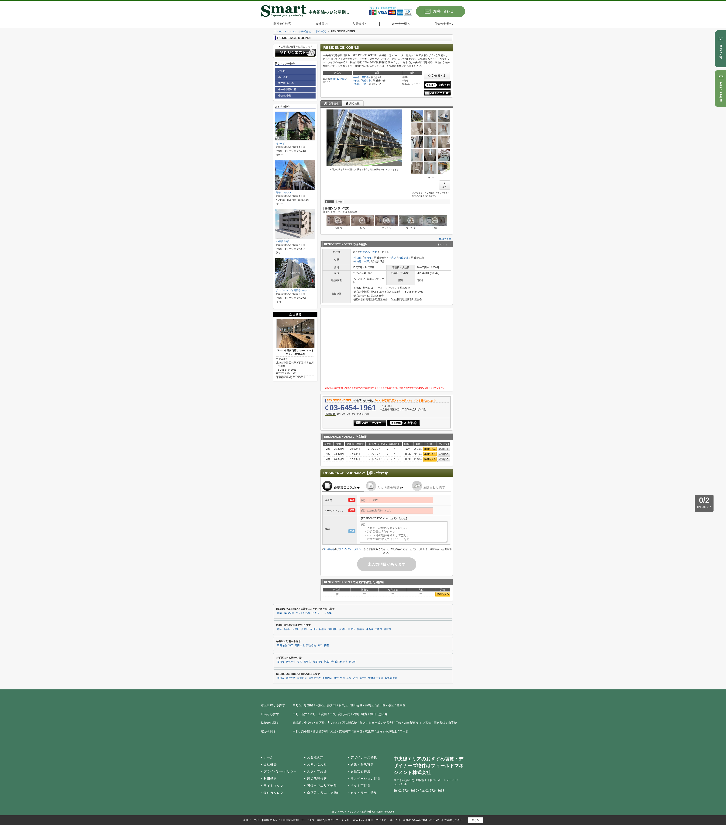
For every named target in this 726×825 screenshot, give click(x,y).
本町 (313, 714)
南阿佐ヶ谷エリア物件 (323, 792)
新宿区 (287, 629)
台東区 (296, 629)
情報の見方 (445, 239)
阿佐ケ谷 (366, 80)
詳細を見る (430, 448)
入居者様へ (359, 23)
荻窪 (326, 645)
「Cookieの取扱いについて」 (426, 820)
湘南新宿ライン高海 (417, 722)
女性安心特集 (361, 771)
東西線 (320, 722)
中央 (333, 714)
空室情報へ (436, 75)
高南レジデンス (284, 192)
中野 (364, 83)
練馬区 (369, 629)
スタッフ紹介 (317, 771)
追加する (444, 448)
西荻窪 (307, 661)
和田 (290, 645)
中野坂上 (391, 731)
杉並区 (333, 79)
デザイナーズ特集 (364, 757)
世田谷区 (333, 629)
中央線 (356, 77)
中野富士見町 (375, 678)
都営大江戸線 (392, 722)
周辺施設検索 (317, 778)
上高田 (322, 714)
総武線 (297, 722)
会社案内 (322, 23)
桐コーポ (280, 143)
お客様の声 (315, 757)
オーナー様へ (401, 23)
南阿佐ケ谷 (341, 661)
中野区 (351, 629)
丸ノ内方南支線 (370, 722)
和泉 (319, 645)
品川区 (313, 629)
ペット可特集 (303, 613)
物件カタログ (274, 792)
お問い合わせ (443, 11)
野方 (336, 678)
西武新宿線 (349, 722)
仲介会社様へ (444, 23)
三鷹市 (378, 629)
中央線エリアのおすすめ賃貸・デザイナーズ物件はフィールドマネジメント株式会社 (429, 765)
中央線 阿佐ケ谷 (287, 89)
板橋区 (360, 629)
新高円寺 (329, 661)
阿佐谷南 (311, 645)
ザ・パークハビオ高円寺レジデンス (294, 290)
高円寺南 (282, 645)
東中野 (404, 731)
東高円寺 (317, 661)
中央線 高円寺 (286, 83)
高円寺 (365, 77)
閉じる (475, 820)
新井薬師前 (391, 678)
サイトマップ (274, 785)
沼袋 (355, 678)
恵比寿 (382, 714)
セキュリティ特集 (322, 613)
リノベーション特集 (365, 778)
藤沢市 (331, 705)
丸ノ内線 (333, 722)
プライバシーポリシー (351, 549)
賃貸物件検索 (282, 23)
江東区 (305, 629)
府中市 (387, 629)
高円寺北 (341, 79)
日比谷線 (439, 722)
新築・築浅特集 (285, 613)
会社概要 (270, 764)
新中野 (363, 678)
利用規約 (329, 549)
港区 (279, 629)
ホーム (269, 757)
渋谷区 (343, 629)
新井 (304, 714)
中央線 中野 (284, 95)
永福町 (352, 661)
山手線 (452, 722)
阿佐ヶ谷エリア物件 (322, 785)
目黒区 (322, 629)
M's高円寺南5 (282, 241)
